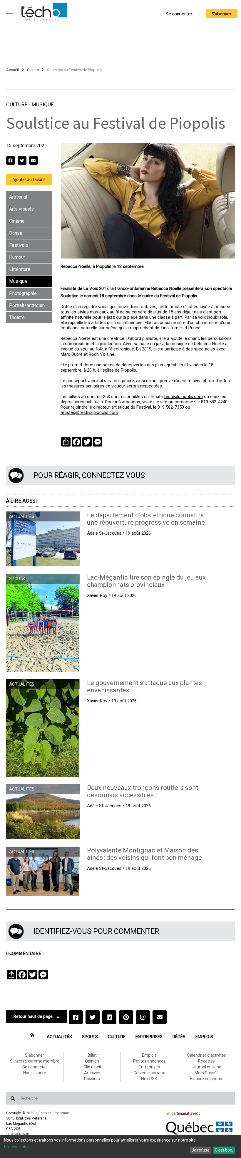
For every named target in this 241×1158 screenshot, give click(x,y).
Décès (179, 1036)
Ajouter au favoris (29, 179)
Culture (33, 70)
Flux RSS (149, 1078)
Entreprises (149, 1036)
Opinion (92, 1061)
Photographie (23, 293)
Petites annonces (149, 1061)
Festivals (18, 245)
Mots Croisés (207, 1072)
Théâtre (17, 317)
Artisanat (18, 197)
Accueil (12, 70)
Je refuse (201, 1150)
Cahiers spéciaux (149, 1072)
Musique (43, 104)
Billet (92, 1055)
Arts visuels (21, 209)
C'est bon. (224, 1150)
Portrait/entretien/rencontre (30, 305)
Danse (15, 233)
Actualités (59, 1036)
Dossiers (92, 1078)
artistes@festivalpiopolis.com (89, 412)
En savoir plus (16, 1146)
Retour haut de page (33, 1016)
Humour (17, 257)
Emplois (204, 1036)
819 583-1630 (18, 1134)
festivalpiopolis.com (183, 396)
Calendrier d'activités (206, 1055)
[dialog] (120, 1146)
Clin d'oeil (92, 1067)
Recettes (206, 1061)
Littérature (19, 269)
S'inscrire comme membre (34, 1061)
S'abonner (222, 13)
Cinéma (16, 221)
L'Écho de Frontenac (52, 1113)
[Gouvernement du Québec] (199, 1134)
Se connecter (179, 13)
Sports (90, 1036)
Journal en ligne (206, 1067)
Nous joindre (34, 1072)
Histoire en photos (206, 1078)
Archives (92, 1072)
